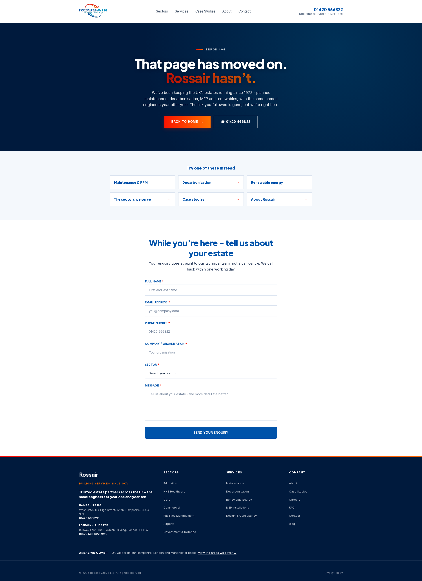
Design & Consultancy (241, 515)
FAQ (292, 507)
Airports (169, 523)
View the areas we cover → (217, 552)
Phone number (157, 323)
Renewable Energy (239, 499)
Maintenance (235, 483)
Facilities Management (179, 515)
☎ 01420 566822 (235, 121)
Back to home (187, 121)
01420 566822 (328, 9)
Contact (244, 11)
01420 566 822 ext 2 (93, 534)
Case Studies (205, 11)
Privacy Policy (333, 572)
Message (153, 385)
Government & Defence (180, 532)
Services (181, 11)
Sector (152, 364)
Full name (154, 281)
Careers (294, 499)
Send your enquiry (211, 432)
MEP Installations (237, 507)
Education (170, 483)
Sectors (162, 11)
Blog (292, 523)
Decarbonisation (237, 491)
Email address (157, 302)
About (226, 11)
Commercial (172, 507)
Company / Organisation (166, 343)
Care (167, 499)
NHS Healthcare (174, 491)
